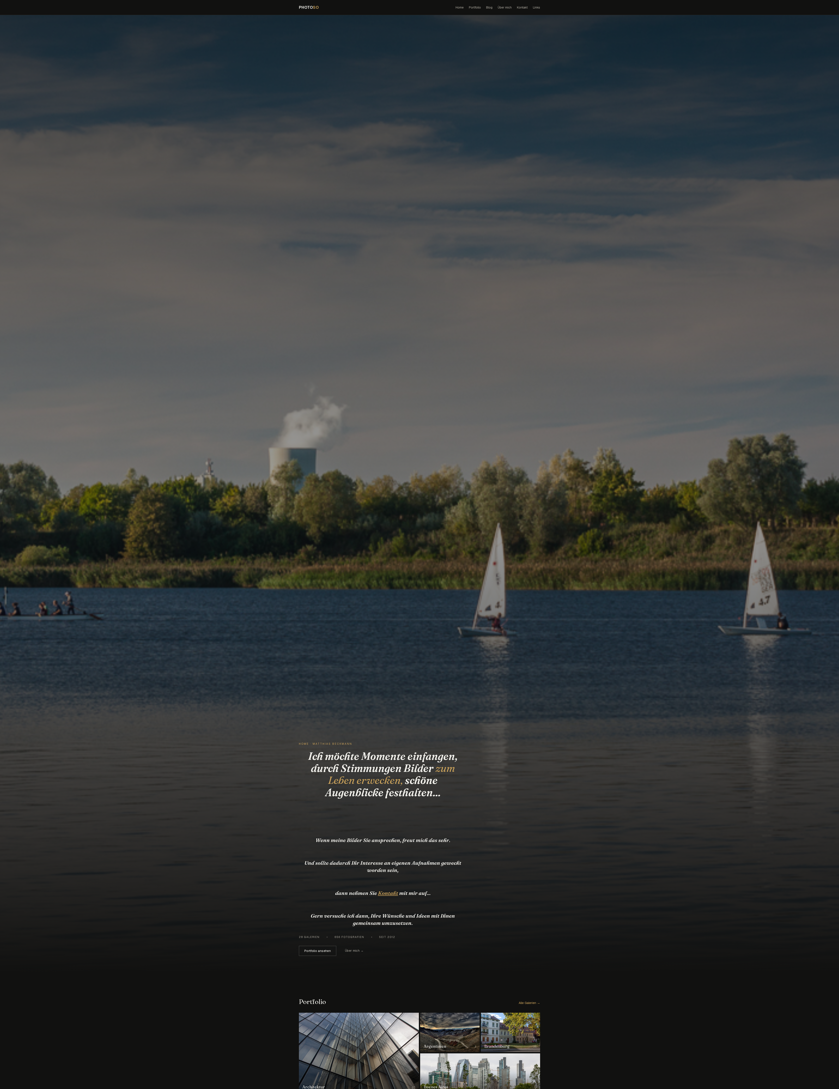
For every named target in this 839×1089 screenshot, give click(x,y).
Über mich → (354, 951)
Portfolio (475, 7)
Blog (489, 7)
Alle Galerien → (529, 1003)
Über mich (505, 7)
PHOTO (309, 7)
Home (460, 7)
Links (536, 7)
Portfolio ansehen (317, 951)
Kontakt (522, 7)
